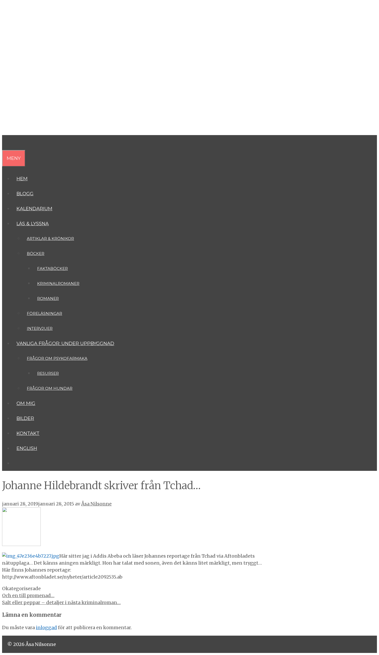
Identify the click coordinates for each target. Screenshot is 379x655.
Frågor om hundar (49, 388)
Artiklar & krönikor (50, 238)
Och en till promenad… (28, 595)
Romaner (48, 298)
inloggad (46, 627)
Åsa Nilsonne (41, 48)
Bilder (25, 418)
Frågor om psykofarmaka (57, 358)
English (27, 448)
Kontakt (28, 433)
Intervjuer (40, 328)
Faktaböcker (52, 268)
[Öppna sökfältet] (6, 142)
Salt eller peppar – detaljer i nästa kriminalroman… (61, 602)
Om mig (26, 403)
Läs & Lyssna (33, 224)
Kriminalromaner (58, 283)
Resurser (48, 373)
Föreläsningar (44, 313)
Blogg (25, 194)
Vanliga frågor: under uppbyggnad (65, 343)
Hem (22, 179)
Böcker (35, 253)
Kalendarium (34, 209)
